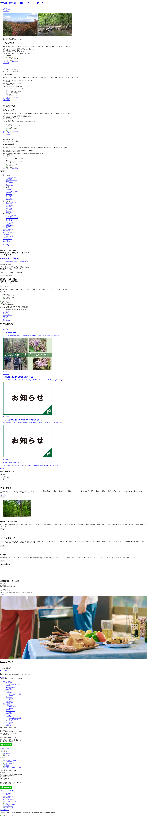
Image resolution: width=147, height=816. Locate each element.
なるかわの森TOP (11, 215)
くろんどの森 (6, 10)
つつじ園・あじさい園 (12, 218)
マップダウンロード (8, 61)
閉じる (2, 496)
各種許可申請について (9, 229)
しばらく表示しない (6, 275)
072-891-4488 (3, 670)
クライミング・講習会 (12, 191)
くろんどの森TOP (11, 177)
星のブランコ (9, 192)
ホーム (7, 7)
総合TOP (5, 244)
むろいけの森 (6, 99)
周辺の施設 (9, 198)
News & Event (6, 228)
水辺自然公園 (9, 205)
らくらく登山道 (10, 219)
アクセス (8, 184)
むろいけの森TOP (11, 202)
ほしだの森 (6, 63)
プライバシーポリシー (9, 232)
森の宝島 (8, 206)
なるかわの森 (6, 133)
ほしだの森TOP (10, 188)
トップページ (6, 174)
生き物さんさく (10, 182)
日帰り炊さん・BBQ (11, 180)
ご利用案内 (9, 178)
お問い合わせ (9, 185)
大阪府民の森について (9, 226)
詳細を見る (3, 495)
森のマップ (9, 181)
